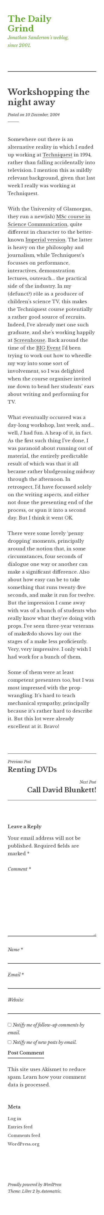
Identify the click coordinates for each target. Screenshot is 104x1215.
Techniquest (57, 155)
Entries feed (20, 1127)
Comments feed (24, 1135)
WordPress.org (23, 1144)
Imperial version (45, 240)
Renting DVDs (32, 766)
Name (15, 949)
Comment (19, 869)
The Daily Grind (29, 24)
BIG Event (48, 348)
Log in (14, 1118)
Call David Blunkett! (61, 787)
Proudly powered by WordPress (34, 1184)
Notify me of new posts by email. (45, 1042)
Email (16, 974)
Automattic (50, 1191)
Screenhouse (29, 340)
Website (15, 1000)
